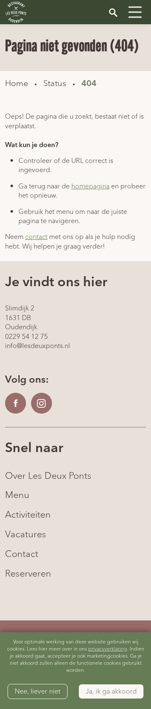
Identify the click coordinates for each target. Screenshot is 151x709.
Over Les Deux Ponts (48, 476)
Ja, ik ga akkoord (111, 691)
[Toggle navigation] (135, 12)
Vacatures (25, 534)
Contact (21, 554)
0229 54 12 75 (26, 337)
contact (36, 237)
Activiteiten (28, 515)
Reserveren (28, 574)
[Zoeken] (113, 12)
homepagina (90, 186)
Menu (17, 495)
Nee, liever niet (37, 691)
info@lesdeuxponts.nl (37, 346)
